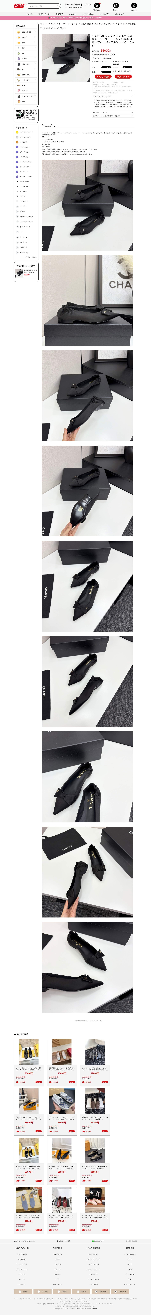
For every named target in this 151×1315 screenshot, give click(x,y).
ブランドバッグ (22, 1264)
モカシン (74, 24)
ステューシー (24, 171)
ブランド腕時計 (22, 1254)
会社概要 (25, 1291)
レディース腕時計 (130, 1254)
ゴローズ (22, 196)
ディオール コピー (26, 176)
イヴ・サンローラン (26, 216)
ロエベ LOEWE (24, 186)
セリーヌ (58, 1269)
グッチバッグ (93, 1274)
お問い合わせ (102, 1291)
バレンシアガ (57, 1284)
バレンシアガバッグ (93, 1269)
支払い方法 (44, 1291)
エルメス (58, 1274)
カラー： (95, 67)
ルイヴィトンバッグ (93, 1259)
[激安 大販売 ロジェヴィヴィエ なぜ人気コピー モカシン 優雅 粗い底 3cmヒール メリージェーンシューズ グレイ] (62, 1052)
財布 (23, 43)
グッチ (57, 1259)
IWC (130, 1279)
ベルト (24, 85)
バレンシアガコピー (26, 132)
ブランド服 (22, 1274)
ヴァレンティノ (25, 227)
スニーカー (22, 1279)
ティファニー (24, 237)
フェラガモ (23, 191)
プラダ (57, 1279)
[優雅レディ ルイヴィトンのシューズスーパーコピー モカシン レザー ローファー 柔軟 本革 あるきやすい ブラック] (29, 1101)
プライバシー (122, 1291)
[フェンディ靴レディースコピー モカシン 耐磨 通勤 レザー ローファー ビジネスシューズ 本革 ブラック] (29, 1052)
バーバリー (23, 206)
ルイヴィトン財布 (93, 1279)
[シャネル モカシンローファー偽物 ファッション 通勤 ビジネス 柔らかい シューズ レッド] (62, 1200)
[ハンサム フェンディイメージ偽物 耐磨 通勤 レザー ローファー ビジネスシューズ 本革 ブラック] (29, 1150)
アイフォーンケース (28, 96)
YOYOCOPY (74, 1308)
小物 (23, 101)
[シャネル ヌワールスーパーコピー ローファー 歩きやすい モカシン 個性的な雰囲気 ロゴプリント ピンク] (95, 1200)
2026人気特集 (26, 32)
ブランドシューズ (22, 1269)
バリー (22, 232)
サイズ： (116, 67)
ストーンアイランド (26, 221)
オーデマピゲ (130, 1274)
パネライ (130, 1269)
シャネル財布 (93, 1284)
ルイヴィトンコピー (26, 162)
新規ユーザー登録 (72, 4)
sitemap (94, 1308)
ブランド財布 (22, 1259)
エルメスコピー (25, 157)
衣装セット (25, 64)
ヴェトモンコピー (25, 167)
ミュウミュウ (24, 201)
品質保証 (63, 1291)
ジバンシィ (23, 247)
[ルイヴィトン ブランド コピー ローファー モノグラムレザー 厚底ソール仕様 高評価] (95, 1150)
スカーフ (25, 91)
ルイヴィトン (57, 1254)
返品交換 (83, 1291)
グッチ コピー (24, 181)
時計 (23, 48)
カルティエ (23, 211)
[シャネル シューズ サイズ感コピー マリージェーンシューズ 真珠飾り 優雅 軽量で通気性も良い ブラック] (95, 1052)
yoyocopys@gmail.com (74, 7)
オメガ (130, 1264)
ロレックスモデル (130, 1284)
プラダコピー (24, 142)
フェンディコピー (25, 137)
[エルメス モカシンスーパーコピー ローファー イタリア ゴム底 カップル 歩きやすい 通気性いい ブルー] (29, 1200)
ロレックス (23, 242)
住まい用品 (25, 75)
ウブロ (130, 1259)
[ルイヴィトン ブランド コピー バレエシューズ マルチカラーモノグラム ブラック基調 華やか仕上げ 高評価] (62, 1150)
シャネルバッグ (93, 1254)
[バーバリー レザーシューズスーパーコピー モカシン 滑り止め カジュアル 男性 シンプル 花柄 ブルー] (62, 1101)
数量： (94, 72)
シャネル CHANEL (61, 24)
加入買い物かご (104, 76)
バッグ (24, 37)
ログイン (87, 4)
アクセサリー (26, 80)
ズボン (24, 59)
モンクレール (24, 252)
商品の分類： (96, 61)
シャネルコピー (25, 147)
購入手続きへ (123, 76)
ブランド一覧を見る (30, 257)
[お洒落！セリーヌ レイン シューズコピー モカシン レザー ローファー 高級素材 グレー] (95, 1101)
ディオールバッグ (93, 1264)
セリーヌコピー (25, 152)
